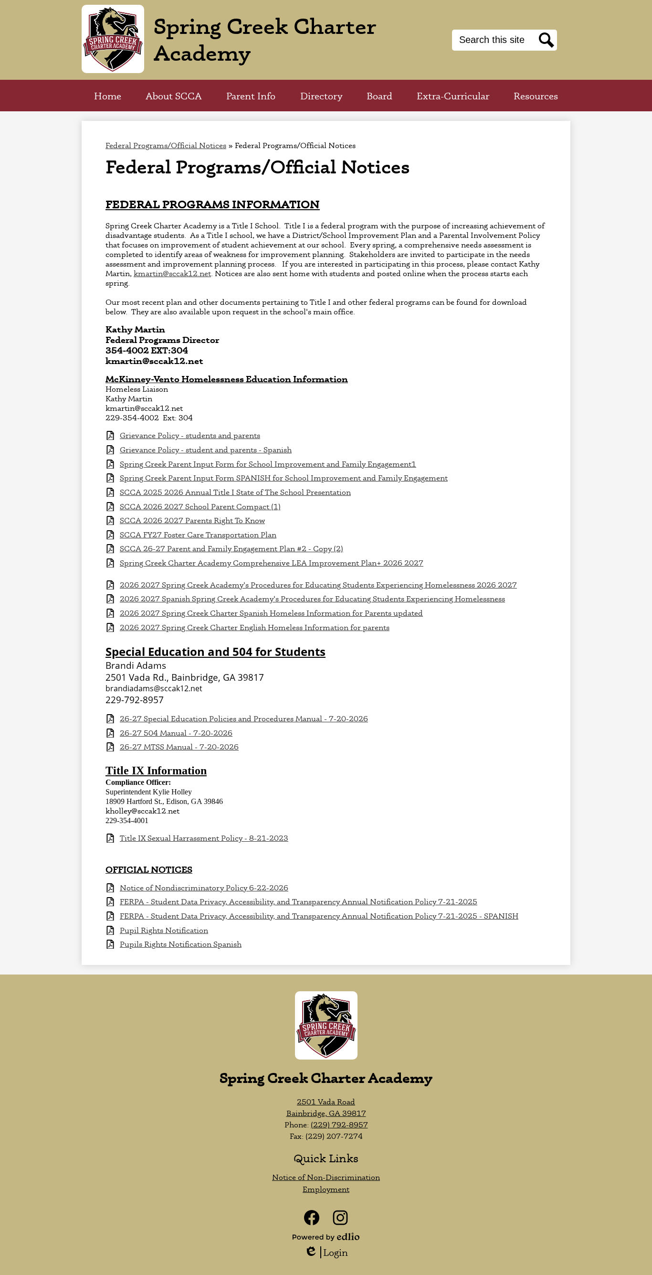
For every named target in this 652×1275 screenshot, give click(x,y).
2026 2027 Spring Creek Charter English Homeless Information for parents (254, 627)
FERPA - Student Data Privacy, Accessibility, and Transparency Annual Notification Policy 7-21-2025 (298, 901)
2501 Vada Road (326, 1101)
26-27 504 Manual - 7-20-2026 (176, 733)
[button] (174, 95)
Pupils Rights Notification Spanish (181, 944)
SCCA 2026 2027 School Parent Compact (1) (200, 506)
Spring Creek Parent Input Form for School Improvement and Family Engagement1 (268, 464)
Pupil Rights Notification (164, 930)
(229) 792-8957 (339, 1124)
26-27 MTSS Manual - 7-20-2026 (179, 746)
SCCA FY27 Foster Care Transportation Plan (198, 534)
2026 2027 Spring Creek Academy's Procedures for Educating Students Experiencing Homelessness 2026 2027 (318, 584)
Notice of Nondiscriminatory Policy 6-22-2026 (204, 887)
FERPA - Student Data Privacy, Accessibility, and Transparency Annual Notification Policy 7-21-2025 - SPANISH (319, 916)
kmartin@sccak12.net (172, 273)
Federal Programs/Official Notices (165, 145)
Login (329, 1252)
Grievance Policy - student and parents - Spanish (206, 449)
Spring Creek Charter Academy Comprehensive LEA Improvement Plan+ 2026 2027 (271, 563)
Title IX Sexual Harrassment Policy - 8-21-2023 (204, 838)
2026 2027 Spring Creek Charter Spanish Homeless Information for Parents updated (271, 613)
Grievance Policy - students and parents (190, 435)
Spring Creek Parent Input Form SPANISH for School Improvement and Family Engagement (284, 477)
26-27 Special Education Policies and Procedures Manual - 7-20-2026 (244, 718)
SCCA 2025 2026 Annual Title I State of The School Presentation (235, 492)
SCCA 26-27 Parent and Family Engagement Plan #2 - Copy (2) (231, 548)
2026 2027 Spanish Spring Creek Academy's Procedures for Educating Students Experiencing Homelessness (312, 598)
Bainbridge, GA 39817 (326, 1113)
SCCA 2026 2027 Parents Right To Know (192, 520)
